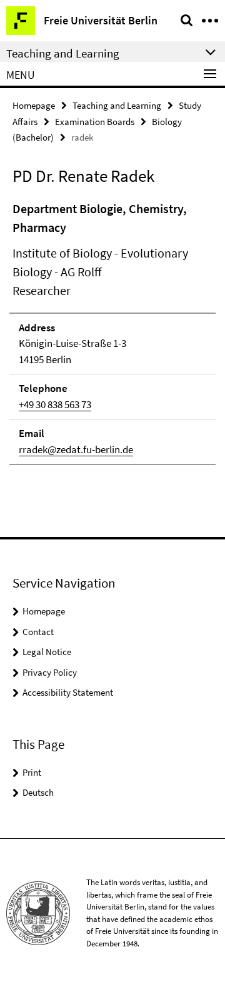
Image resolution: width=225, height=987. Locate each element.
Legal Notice (46, 652)
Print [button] (31, 772)
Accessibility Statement (67, 692)
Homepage (33, 105)
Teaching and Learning (116, 105)
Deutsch (38, 792)
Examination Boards (94, 122)
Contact (38, 632)
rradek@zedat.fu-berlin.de (76, 449)
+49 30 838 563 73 (55, 404)
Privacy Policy (49, 672)
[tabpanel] (112, 332)
